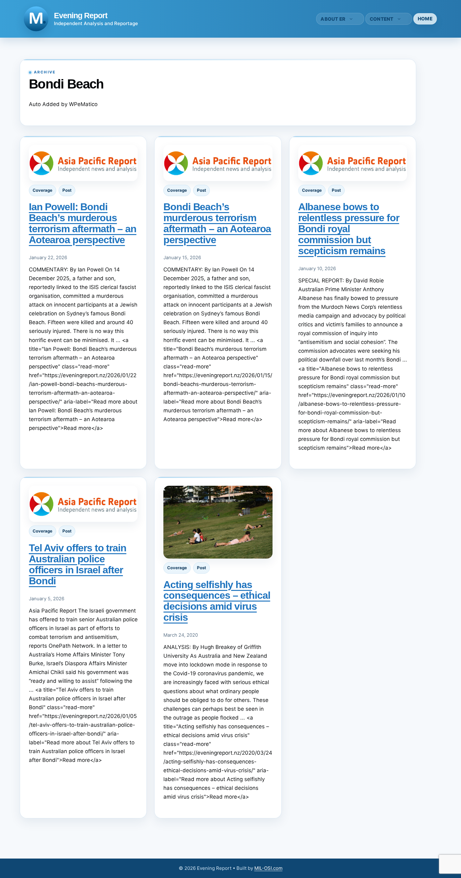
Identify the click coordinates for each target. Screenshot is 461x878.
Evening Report (80, 15)
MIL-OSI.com (268, 868)
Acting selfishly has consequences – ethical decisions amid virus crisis (216, 601)
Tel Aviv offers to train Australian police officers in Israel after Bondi (77, 564)
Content (382, 19)
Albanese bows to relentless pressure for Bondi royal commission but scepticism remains (348, 228)
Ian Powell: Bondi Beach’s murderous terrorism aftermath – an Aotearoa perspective (82, 223)
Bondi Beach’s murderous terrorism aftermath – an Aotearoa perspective (217, 223)
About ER (333, 19)
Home (425, 19)
